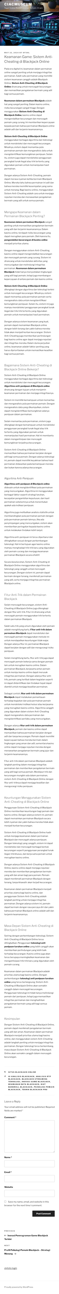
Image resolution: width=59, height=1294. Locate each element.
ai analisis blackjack (21, 1076)
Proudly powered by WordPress (18, 1287)
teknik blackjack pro (35, 1090)
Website (8, 1187)
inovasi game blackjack (36, 1082)
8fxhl (26, 53)
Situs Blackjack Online (22, 1072)
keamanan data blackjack (24, 1084)
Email (8, 1172)
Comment (10, 1117)
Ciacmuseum (18, 4)
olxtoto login (10, 1268)
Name (8, 1157)
